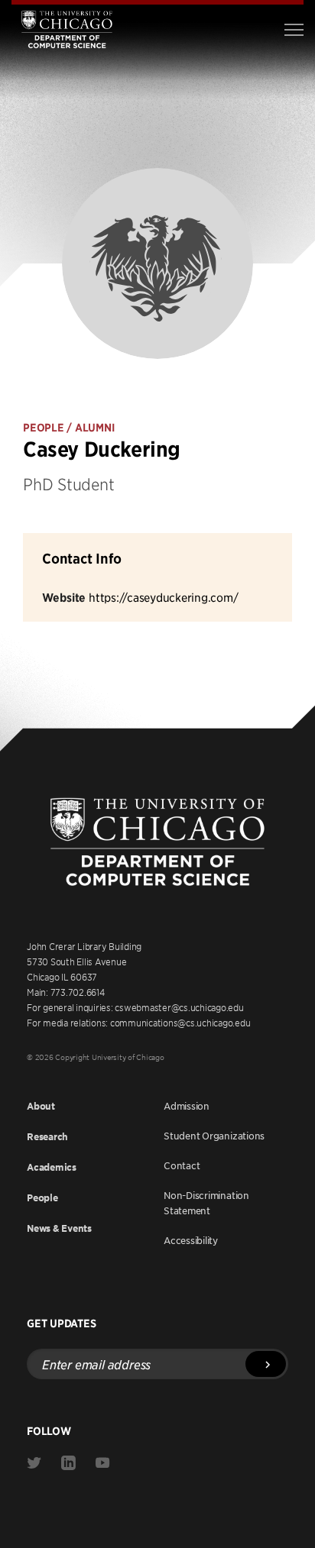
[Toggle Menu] (294, 29)
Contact (182, 1165)
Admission (186, 1106)
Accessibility (191, 1240)
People (42, 1197)
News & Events (59, 1228)
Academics (51, 1167)
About (41, 1106)
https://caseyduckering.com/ (163, 596)
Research (47, 1136)
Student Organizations (214, 1135)
